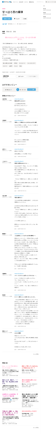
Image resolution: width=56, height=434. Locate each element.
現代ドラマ (8, 374)
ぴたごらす (15, 399)
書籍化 (10, 388)
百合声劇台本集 (25, 413)
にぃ (36, 370)
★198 (3, 374)
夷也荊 (3, 295)
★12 (3, 401)
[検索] (46, 2)
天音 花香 (4, 195)
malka (7, 419)
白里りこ (4, 149)
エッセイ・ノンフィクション (8, 422)
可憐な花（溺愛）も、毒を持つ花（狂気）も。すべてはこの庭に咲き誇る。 (10, 413)
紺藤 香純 (4, 15)
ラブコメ (28, 371)
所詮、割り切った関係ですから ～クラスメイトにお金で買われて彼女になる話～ (10, 371)
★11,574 (4, 388)
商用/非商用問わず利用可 (29, 411)
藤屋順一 (4, 233)
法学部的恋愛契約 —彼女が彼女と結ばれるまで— (10, 398)
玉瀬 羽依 (4, 99)
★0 (3, 421)
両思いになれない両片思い (28, 370)
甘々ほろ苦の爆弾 (12, 12)
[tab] (4, 32)
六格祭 (31, 413)
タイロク (10, 372)
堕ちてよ (24, 384)
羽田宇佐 (17, 387)
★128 (23, 371)
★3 (22, 405)
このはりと (4, 161)
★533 (23, 385)
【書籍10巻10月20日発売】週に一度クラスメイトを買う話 (10, 386)
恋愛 (14, 388)
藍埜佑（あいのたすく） (27, 404)
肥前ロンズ (4, 331)
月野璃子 (4, 120)
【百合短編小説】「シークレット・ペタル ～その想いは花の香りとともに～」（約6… (30, 401)
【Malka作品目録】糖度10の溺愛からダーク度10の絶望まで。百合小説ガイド (10, 418)
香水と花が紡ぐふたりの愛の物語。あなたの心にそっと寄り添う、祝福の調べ (30, 396)
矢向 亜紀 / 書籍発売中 (32, 384)
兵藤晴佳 (4, 273)
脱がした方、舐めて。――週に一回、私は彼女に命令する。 (10, 381)
